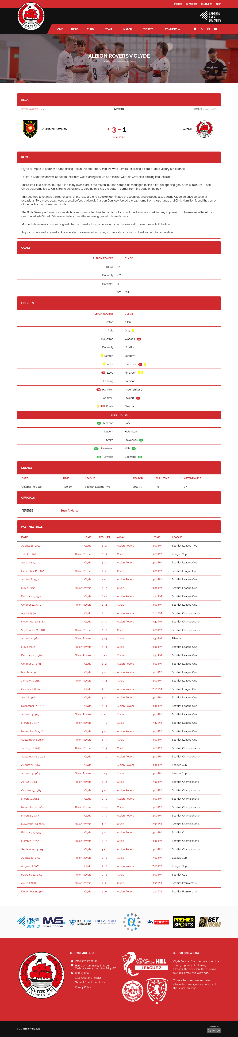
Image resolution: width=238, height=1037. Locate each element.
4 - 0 (104, 562)
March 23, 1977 (30, 722)
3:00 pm (157, 545)
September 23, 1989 (33, 630)
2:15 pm (157, 891)
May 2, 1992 (28, 588)
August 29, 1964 (30, 765)
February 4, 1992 (31, 596)
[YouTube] (216, 29)
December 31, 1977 (32, 705)
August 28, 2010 (30, 545)
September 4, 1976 (32, 739)
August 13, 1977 (30, 714)
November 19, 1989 (33, 621)
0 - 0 (104, 621)
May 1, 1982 (28, 646)
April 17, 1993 (28, 562)
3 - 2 (104, 731)
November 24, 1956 (33, 824)
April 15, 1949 (29, 883)
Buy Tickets (191, 4)
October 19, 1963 (31, 790)
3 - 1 (104, 722)
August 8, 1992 (30, 579)
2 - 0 (104, 579)
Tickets (148, 29)
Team (108, 29)
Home (59, 29)
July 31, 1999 (28, 554)
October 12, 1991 (31, 604)
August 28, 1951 (30, 857)
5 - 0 (104, 815)
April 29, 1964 (29, 781)
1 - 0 (104, 891)
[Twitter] (202, 29)
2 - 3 (104, 646)
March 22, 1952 (30, 840)
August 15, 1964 (30, 773)
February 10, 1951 (31, 874)
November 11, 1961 (32, 807)
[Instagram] (208, 29)
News (75, 29)
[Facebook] (195, 29)
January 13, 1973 (30, 748)
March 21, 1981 (29, 672)
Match (127, 29)
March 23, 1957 (30, 815)
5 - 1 (104, 765)
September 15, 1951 (32, 849)
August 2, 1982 (30, 638)
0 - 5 (104, 773)
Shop (218, 4)
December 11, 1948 (32, 891)
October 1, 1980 (30, 689)
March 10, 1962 (30, 798)
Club (90, 29)
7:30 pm (157, 596)
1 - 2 (104, 545)
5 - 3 (104, 638)
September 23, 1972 (33, 756)
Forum (177, 11)
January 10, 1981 (30, 680)
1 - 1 (104, 689)
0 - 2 (104, 588)
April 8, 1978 (28, 697)
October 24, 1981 (31, 663)
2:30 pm (157, 824)
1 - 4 (104, 739)
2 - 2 (104, 604)
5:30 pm (157, 883)
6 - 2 (104, 596)
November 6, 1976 (32, 731)
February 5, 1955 (31, 832)
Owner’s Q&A (180, 14)
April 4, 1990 (28, 613)
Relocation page (187, 988)
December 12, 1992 (32, 571)
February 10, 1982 (31, 655)
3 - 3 (104, 680)
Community (206, 4)
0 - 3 (104, 554)
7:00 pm (157, 781)
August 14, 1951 (30, 866)
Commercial (173, 29)
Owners (178, 4)
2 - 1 (104, 613)
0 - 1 (104, 655)
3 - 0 (104, 705)
